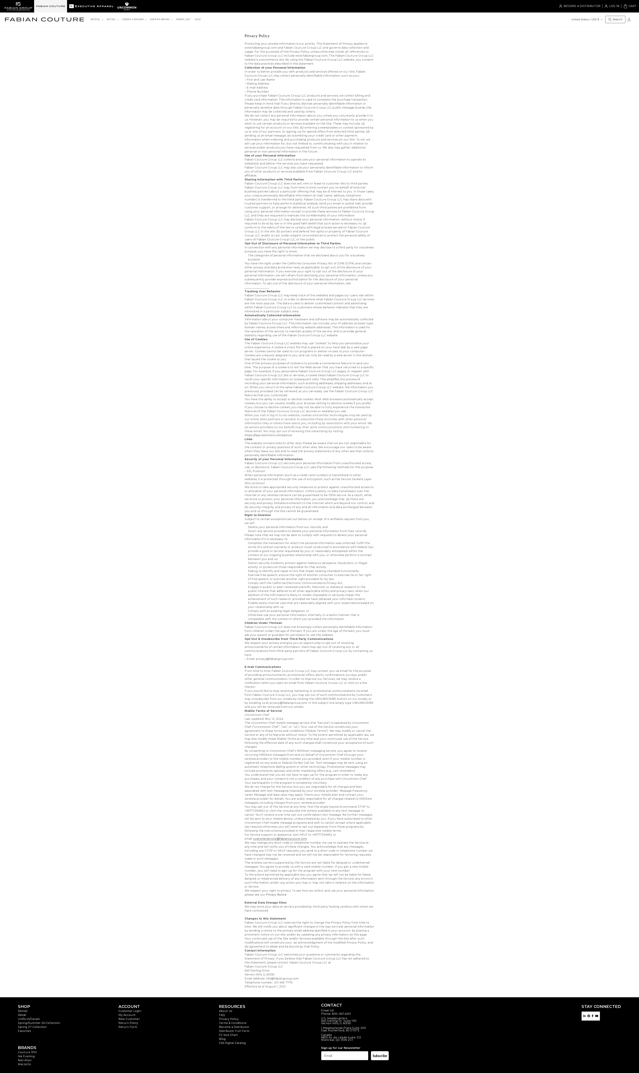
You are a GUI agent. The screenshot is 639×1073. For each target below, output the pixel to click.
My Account (127, 1015)
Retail (22, 1015)
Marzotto (24, 1064)
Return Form (127, 1027)
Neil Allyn (25, 1060)
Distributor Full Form (234, 1031)
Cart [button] (630, 6)
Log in (612, 6)
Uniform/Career (29, 1019)
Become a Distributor (582, 6)
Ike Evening (26, 1056)
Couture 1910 (27, 1052)
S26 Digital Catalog (232, 1043)
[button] (97, 19)
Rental (23, 1011)
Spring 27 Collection (32, 1027)
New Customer (129, 1019)
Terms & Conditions (232, 1023)
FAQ (222, 1015)
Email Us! (327, 1010)
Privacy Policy (229, 1019)
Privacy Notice (276, 894)
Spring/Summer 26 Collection (39, 1023)
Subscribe (380, 1056)
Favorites (24, 1031)
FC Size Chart (228, 1035)
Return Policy (128, 1023)
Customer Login (129, 1011)
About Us (225, 1011)
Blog (222, 1039)
